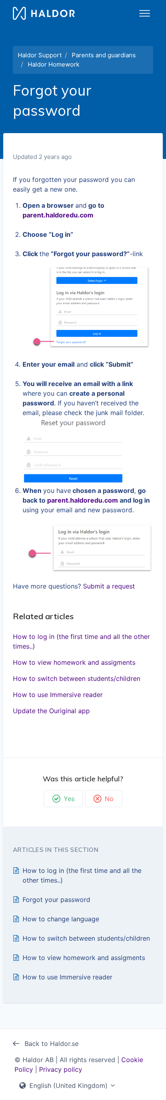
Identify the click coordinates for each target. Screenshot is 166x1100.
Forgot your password (56, 899)
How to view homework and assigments (74, 662)
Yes (69, 799)
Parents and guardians (104, 55)
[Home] (44, 13)
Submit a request (109, 586)
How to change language (61, 919)
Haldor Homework (53, 64)
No (109, 799)
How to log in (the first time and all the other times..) (81, 641)
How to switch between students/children (76, 678)
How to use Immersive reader (58, 695)
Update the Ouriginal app (51, 711)
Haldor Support (40, 55)
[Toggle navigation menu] (144, 13)
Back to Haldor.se (51, 1043)
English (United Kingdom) (68, 1085)
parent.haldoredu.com (58, 215)
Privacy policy (60, 1069)
